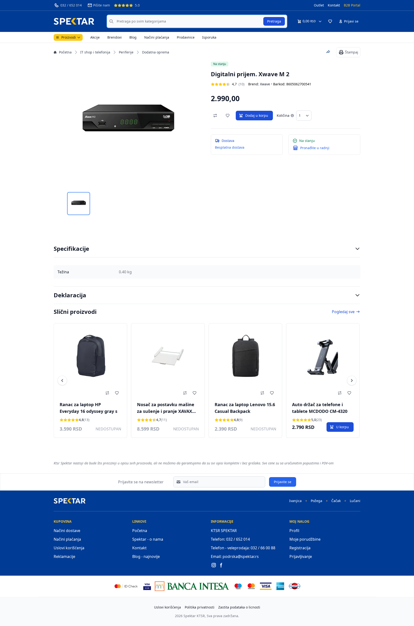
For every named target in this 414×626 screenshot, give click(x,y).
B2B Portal (352, 5)
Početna (65, 52)
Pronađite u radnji (314, 148)
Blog (133, 37)
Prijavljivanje (300, 556)
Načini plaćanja (156, 37)
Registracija (299, 547)
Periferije (126, 52)
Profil (294, 530)
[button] (330, 21)
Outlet (319, 5)
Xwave (265, 84)
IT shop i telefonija (95, 52)
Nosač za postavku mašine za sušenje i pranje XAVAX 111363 (165, 408)
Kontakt (334, 5)
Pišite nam (101, 5)
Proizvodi (68, 37)
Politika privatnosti (199, 607)
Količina (283, 115)
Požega (316, 500)
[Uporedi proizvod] (215, 115)
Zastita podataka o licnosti (239, 607)
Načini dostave (67, 530)
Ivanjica (295, 500)
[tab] (78, 203)
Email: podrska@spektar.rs (235, 556)
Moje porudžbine (305, 539)
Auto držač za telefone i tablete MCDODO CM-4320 (319, 408)
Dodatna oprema (155, 52)
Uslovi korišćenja (69, 547)
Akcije (95, 37)
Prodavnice (186, 37)
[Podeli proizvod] (328, 52)
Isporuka (209, 37)
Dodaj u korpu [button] (256, 115)
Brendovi (114, 37)
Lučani (355, 500)
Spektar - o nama (147, 539)
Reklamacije (64, 556)
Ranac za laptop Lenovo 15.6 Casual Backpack (244, 408)
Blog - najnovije (146, 556)
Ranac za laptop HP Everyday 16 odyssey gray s (88, 408)
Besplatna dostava (229, 147)
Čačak (336, 500)
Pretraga (274, 21)
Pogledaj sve (343, 311)
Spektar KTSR (194, 616)
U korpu (342, 427)
